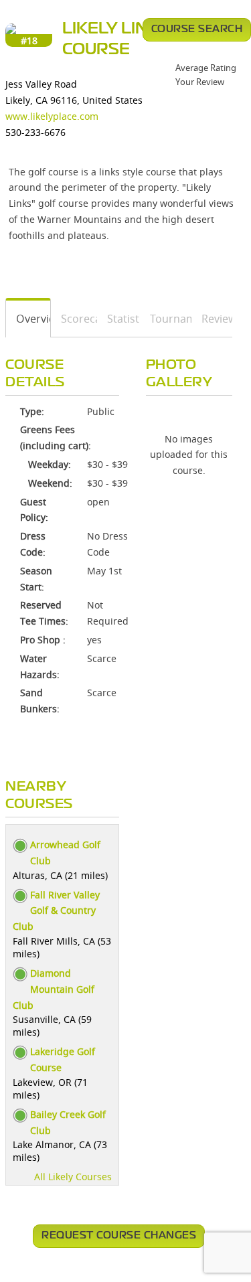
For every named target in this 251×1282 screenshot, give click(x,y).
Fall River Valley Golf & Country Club (56, 910)
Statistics (119, 318)
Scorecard (74, 318)
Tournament (166, 318)
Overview (28, 318)
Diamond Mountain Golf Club (53, 989)
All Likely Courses (73, 1176)
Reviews (212, 318)
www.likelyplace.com (51, 116)
